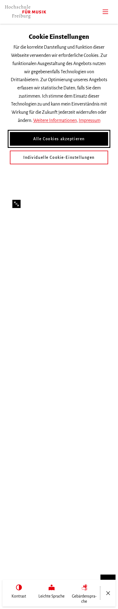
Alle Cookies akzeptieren (59, 139)
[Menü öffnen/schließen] (108, 593)
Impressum (89, 120)
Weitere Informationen (55, 120)
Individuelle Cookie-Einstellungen (59, 157)
